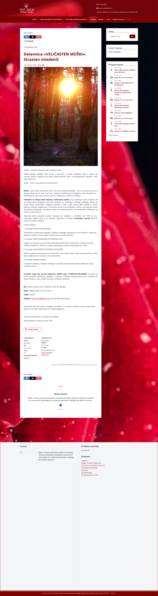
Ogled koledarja (113, 135)
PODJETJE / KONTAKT (118, 19)
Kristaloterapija (86, 473)
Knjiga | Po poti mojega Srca (91, 463)
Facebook (86, 450)
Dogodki (84, 461)
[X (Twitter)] (33, 36)
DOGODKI (93, 19)
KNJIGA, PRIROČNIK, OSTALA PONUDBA (51, 19)
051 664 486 (102, 4)
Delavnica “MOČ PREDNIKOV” (123, 113)
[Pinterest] (39, 36)
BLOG (108, 19)
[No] (156, 593)
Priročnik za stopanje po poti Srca (93, 465)
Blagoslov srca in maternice (123, 77)
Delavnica (26, 358)
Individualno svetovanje (89, 468)
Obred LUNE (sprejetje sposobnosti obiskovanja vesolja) (122, 92)
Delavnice (84, 470)
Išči (132, 36)
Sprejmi (113, 593)
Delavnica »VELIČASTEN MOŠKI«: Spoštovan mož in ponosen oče (73, 365)
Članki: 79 (60, 409)
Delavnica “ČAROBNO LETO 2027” (125, 131)
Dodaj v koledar (33, 329)
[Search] (129, 19)
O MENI (34, 19)
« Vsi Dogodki (29, 41)
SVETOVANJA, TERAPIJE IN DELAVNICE (76, 19)
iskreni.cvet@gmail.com (40, 298)
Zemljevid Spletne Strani (89, 475)
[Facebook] (27, 36)
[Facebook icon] (60, 405)
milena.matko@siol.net (105, 8)
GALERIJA (100, 19)
